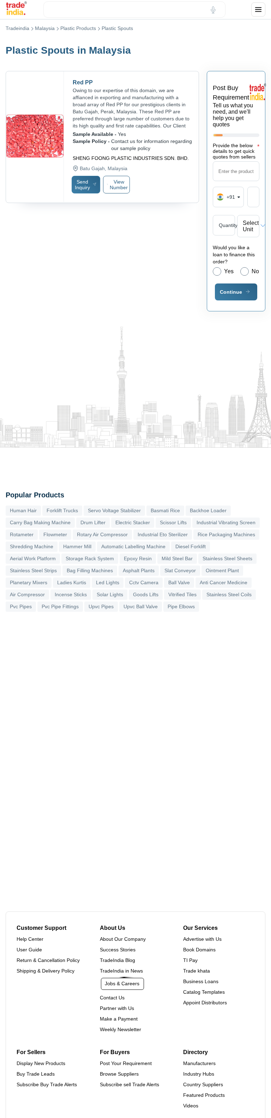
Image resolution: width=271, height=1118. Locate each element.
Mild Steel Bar (177, 558)
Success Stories (118, 949)
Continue (231, 292)
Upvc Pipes (101, 606)
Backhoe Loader (208, 510)
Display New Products (41, 1063)
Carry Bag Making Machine (40, 522)
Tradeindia (17, 28)
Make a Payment (119, 1019)
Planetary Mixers (28, 582)
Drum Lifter (93, 522)
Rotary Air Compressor (102, 534)
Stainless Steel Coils (229, 594)
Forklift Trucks (62, 510)
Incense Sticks (71, 594)
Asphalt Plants (139, 570)
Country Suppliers (203, 1084)
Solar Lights (110, 594)
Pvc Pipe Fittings (60, 606)
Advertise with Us (202, 939)
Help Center (30, 939)
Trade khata (196, 971)
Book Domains (199, 949)
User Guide (29, 949)
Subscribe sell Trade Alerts (129, 1084)
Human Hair (23, 510)
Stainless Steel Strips (33, 570)
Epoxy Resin (138, 558)
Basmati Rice (165, 510)
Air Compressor (27, 594)
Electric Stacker (132, 522)
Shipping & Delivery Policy (45, 971)
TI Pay (190, 960)
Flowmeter (55, 534)
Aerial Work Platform (33, 558)
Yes (229, 271)
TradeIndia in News (121, 971)
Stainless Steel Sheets (227, 558)
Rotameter (22, 534)
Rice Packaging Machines (226, 534)
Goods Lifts (145, 594)
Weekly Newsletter (120, 1029)
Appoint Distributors (205, 1002)
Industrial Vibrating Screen (226, 522)
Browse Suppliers (119, 1074)
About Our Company (123, 939)
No (255, 271)
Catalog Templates (204, 992)
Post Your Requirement (126, 1063)
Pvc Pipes (21, 606)
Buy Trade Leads (36, 1074)
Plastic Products (78, 28)
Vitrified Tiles (182, 594)
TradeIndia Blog (117, 960)
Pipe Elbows (181, 606)
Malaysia (45, 28)
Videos (190, 1105)
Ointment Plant (222, 570)
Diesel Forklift (190, 546)
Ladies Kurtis (71, 582)
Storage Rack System (90, 558)
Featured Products (204, 1095)
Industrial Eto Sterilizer (163, 534)
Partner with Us (117, 1008)
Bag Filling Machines (90, 570)
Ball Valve (179, 582)
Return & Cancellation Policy (48, 960)
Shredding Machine (31, 546)
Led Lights (107, 582)
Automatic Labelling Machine (133, 546)
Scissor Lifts (173, 522)
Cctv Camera (143, 582)
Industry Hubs (198, 1074)
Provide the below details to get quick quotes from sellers (236, 151)
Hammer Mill (77, 546)
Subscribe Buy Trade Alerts (47, 1084)
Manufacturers (199, 1063)
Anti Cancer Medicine (223, 582)
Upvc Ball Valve (141, 606)
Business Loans (200, 981)
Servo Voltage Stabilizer (114, 510)
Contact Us (112, 997)
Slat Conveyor (180, 570)
